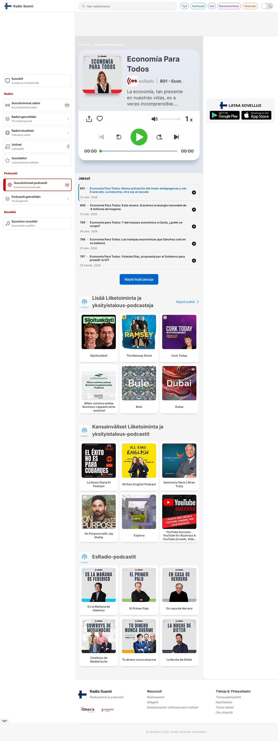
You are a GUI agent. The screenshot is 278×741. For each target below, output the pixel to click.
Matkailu (250, 6)
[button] (155, 119)
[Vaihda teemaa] (267, 6)
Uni (212, 6)
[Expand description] (193, 104)
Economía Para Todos (109, 44)
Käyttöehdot (224, 702)
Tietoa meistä (225, 707)
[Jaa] (89, 118)
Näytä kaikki (185, 302)
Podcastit (84, 44)
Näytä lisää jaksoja (139, 279)
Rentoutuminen (229, 6)
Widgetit (152, 702)
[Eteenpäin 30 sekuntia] (159, 137)
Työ (184, 6)
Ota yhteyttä (224, 712)
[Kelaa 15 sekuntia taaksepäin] (118, 137)
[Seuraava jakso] (175, 137)
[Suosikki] (99, 118)
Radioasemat (155, 697)
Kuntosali (198, 6)
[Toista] (139, 137)
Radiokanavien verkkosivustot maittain (172, 707)
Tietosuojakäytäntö (228, 697)
